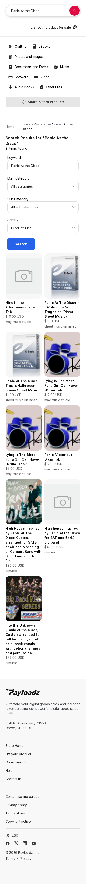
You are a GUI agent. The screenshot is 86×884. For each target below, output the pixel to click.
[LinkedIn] (25, 843)
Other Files (54, 87)
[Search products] (74, 11)
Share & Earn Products (46, 102)
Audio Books (24, 87)
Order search (16, 762)
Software (21, 77)
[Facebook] (8, 843)
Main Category (18, 178)
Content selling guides (22, 796)
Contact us (14, 779)
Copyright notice (18, 821)
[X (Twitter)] (16, 843)
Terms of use (15, 813)
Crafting (21, 46)
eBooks (44, 46)
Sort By (12, 220)
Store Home (15, 746)
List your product (18, 754)
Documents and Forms (31, 67)
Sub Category (17, 199)
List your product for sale (51, 27)
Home (10, 127)
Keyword (14, 158)
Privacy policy (16, 805)
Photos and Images (29, 57)
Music (64, 67)
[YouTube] (33, 843)
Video (45, 77)
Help (9, 770)
